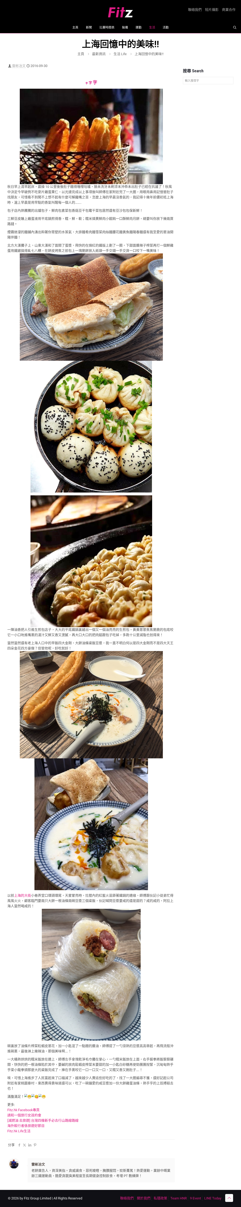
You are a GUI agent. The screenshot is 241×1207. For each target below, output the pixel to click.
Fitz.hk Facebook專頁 (23, 1110)
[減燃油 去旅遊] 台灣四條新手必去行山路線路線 (43, 1120)
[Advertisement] (208, 146)
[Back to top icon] (229, 1198)
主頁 (80, 54)
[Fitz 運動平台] (120, 11)
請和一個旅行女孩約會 (24, 1115)
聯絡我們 (195, 9)
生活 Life (120, 54)
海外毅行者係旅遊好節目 (26, 1126)
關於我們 (143, 1198)
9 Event (195, 1198)
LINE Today (212, 1198)
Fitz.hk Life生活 (19, 1131)
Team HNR (178, 1198)
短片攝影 (212, 9)
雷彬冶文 (19, 66)
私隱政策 (160, 1198)
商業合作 (229, 9)
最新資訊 (99, 54)
